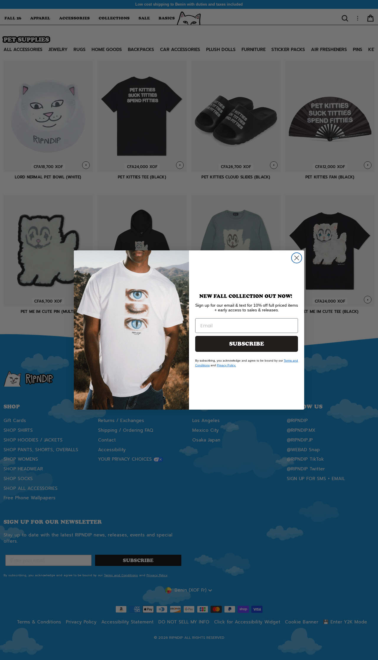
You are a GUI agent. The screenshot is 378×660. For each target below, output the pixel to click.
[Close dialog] (296, 258)
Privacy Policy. (226, 365)
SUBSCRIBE (246, 344)
